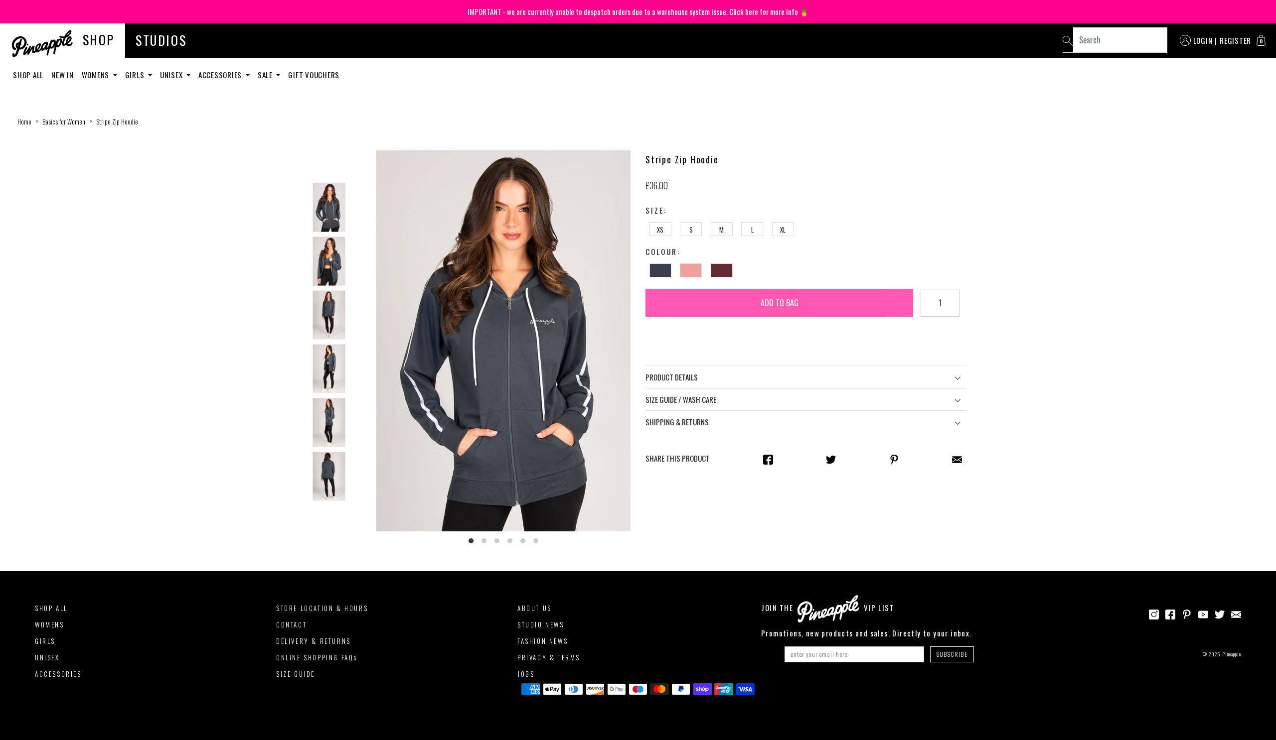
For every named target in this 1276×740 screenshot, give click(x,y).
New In (62, 74)
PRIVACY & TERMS (548, 657)
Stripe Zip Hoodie (117, 121)
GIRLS (45, 641)
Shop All (28, 74)
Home (24, 121)
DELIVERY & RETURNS (313, 641)
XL (783, 230)
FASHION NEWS (542, 641)
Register (1235, 40)
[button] (1261, 40)
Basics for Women (63, 121)
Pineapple (1231, 654)
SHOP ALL (51, 608)
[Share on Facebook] (768, 459)
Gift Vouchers (313, 74)
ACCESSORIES (58, 674)
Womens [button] (96, 74)
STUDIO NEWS (540, 624)
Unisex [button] (172, 74)
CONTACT (291, 624)
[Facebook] (1170, 613)
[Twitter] (1220, 613)
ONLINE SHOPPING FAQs (316, 657)
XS (660, 230)
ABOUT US (534, 608)
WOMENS (49, 624)
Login (1203, 40)
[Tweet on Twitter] (831, 459)
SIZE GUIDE (295, 674)
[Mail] (957, 459)
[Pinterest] (1187, 613)
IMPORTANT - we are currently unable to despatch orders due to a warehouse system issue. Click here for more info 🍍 (638, 11)
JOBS (525, 674)
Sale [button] (266, 74)
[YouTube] (1203, 613)
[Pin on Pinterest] (894, 459)
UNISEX (47, 657)
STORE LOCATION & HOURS (322, 608)
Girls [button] (136, 74)
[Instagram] (1154, 613)
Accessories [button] (221, 74)
